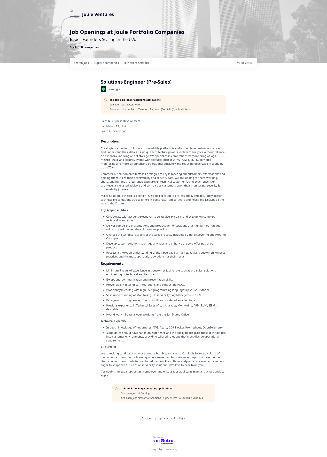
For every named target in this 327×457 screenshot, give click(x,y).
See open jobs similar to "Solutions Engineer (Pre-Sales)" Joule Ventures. (151, 109)
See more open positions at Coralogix (163, 418)
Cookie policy (171, 449)
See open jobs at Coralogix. (125, 104)
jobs (81, 63)
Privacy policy (156, 449)
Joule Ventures (98, 14)
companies (106, 63)
